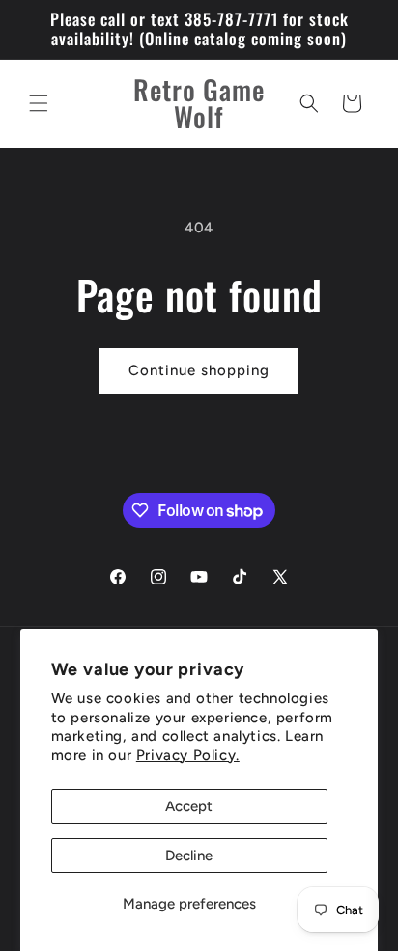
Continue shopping (199, 370)
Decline (189, 855)
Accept (189, 806)
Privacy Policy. (188, 755)
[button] (38, 103)
